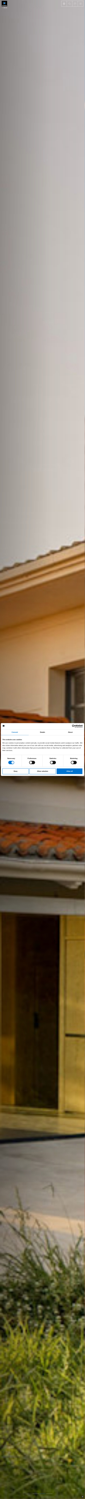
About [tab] (70, 732)
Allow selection (42, 771)
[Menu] (80, 3)
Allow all (69, 771)
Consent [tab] (15, 732)
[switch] (32, 762)
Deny (15, 771)
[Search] (69, 3)
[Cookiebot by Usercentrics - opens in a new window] (73, 726)
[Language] (64, 3)
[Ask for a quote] (75, 3)
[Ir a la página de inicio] (4, 5)
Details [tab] (42, 732)
